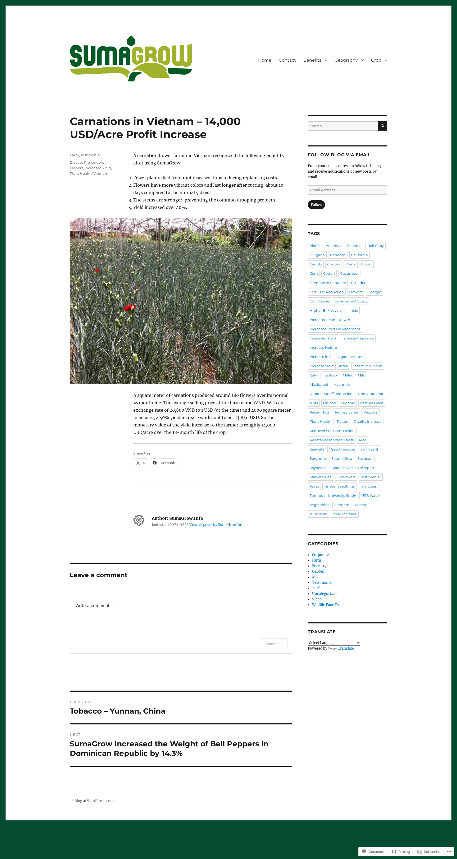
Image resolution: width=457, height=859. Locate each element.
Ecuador (358, 283)
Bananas (354, 246)
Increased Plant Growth (330, 320)
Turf (315, 588)
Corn (314, 273)
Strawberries (320, 477)
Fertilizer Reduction (327, 292)
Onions (329, 403)
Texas (314, 486)
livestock (329, 375)
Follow (316, 205)
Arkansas (333, 246)
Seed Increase (343, 449)
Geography (346, 60)
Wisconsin (318, 514)
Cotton (329, 273)
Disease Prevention (86, 162)
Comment (273, 643)
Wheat (360, 505)
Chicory (333, 264)
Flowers (76, 168)
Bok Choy (375, 246)
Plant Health (81, 173)
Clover (366, 264)
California (359, 255)
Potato (342, 421)
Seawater (318, 449)
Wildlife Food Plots (328, 605)
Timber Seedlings (339, 486)
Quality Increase (368, 421)
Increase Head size (357, 338)
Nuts (314, 403)
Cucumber (349, 273)
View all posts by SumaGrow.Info (217, 524)
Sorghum (318, 458)
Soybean (365, 458)
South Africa (341, 458)
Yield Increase (345, 514)
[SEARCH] (382, 126)
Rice (362, 440)
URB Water (370, 495)
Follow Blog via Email (339, 154)
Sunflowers (345, 477)
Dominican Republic (328, 283)
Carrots (316, 264)
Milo (361, 375)
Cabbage (338, 255)
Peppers (370, 412)
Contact (287, 60)
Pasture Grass (371, 403)
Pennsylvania (346, 412)
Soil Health (370, 449)
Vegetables (319, 505)
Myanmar (341, 384)
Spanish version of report (353, 468)
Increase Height (323, 347)
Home (264, 60)
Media (317, 577)
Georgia (374, 292)
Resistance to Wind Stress (332, 440)
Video (317, 599)
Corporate (320, 555)
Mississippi (319, 384)
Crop (376, 60)
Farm (74, 155)
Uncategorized (324, 593)
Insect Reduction (367, 366)
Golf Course (319, 301)
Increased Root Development (335, 329)
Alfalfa (315, 246)
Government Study (351, 301)
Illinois (352, 310)
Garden (318, 571)
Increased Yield (98, 168)
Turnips (316, 495)
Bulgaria (317, 255)
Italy (313, 375)
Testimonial (91, 155)
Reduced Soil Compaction (332, 431)
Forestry (319, 566)
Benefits (312, 60)
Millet (348, 375)
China (350, 264)
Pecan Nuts (320, 412)
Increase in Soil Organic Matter (336, 357)
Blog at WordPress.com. (95, 801)
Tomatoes (368, 486)
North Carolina (370, 394)
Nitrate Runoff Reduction (331, 394)
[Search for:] (343, 126)
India (343, 366)
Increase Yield (322, 366)
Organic (348, 403)
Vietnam (100, 173)
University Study (342, 495)
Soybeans (318, 468)
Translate (346, 648)
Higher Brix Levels (325, 310)
